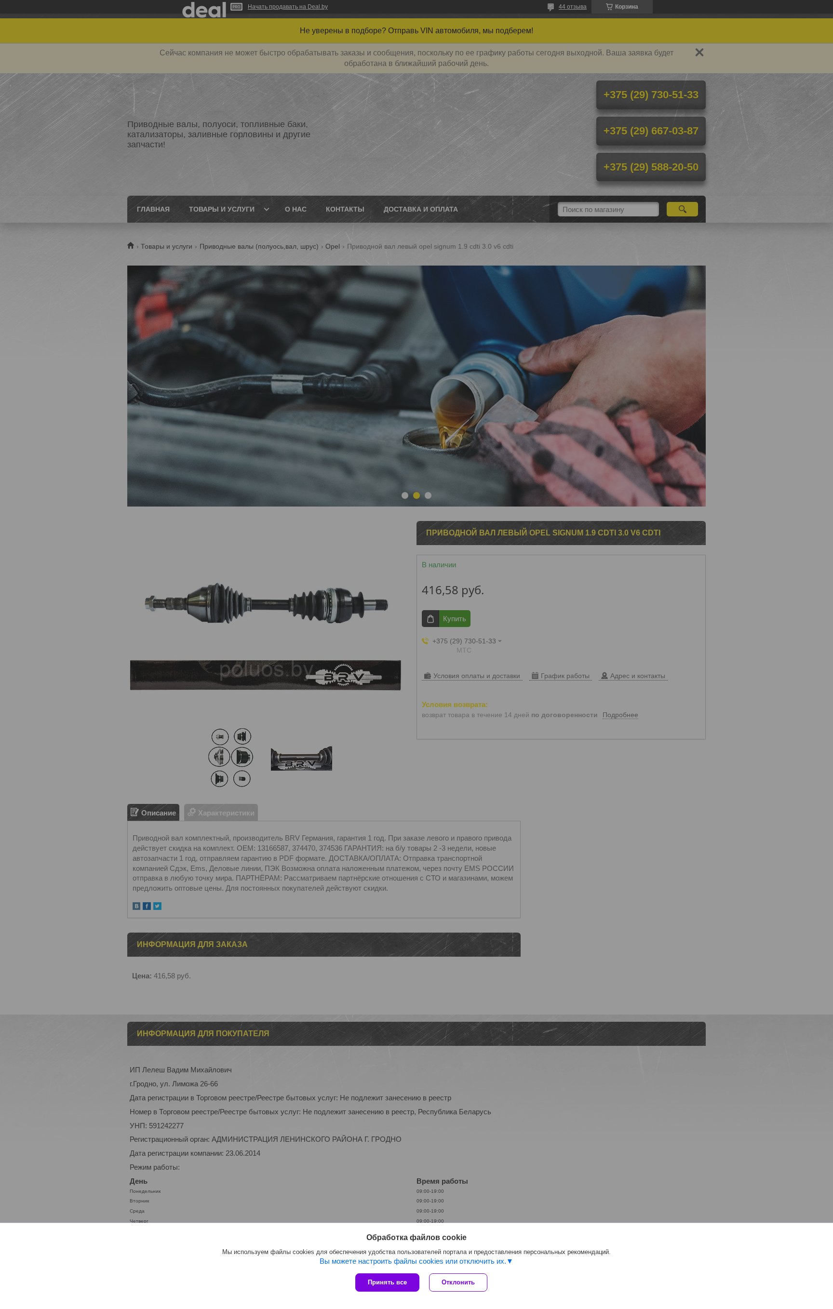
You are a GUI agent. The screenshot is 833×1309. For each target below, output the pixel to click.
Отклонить (458, 1282)
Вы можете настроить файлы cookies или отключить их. (413, 1261)
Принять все (387, 1282)
